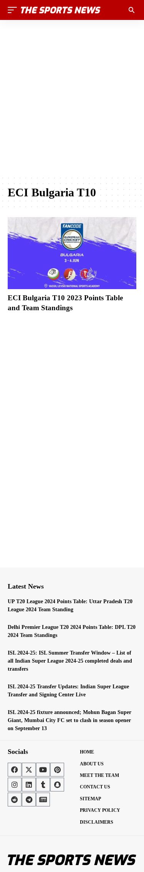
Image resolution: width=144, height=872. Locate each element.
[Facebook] (15, 770)
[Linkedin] (29, 784)
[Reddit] (15, 799)
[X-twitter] (29, 770)
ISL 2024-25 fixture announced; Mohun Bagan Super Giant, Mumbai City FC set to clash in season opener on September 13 (69, 720)
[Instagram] (15, 784)
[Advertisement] (72, 97)
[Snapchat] (57, 784)
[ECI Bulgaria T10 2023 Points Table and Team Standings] (72, 253)
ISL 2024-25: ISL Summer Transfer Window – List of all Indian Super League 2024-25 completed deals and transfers (70, 661)
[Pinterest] (57, 770)
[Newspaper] (43, 799)
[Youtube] (43, 770)
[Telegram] (29, 799)
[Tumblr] (43, 784)
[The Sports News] (61, 10)
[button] (14, 10)
